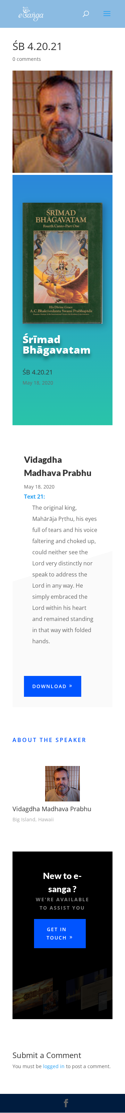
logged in (54, 1066)
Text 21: (34, 496)
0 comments (26, 59)
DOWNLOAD (49, 686)
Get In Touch (57, 933)
